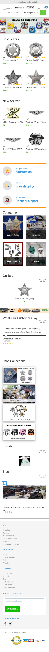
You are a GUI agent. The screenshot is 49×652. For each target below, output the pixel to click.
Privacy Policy (8, 535)
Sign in (5, 554)
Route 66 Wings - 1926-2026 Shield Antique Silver (36, 122)
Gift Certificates (9, 587)
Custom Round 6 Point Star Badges (13, 60)
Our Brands (7, 585)
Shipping (6, 530)
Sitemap (6, 541)
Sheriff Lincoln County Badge (24, 299)
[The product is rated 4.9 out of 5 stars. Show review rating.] (17, 57)
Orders (5, 560)
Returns (6, 533)
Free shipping (25, 186)
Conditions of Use (10, 538)
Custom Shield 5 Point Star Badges (36, 60)
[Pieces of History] (24, 7)
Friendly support (27, 201)
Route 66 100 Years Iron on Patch (36, 149)
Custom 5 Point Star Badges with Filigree (36, 87)
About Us (6, 576)
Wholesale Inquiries (11, 544)
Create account (9, 557)
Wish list (6, 563)
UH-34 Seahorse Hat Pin (13, 122)
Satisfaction (24, 172)
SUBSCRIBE (12, 609)
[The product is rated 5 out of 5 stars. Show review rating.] (17, 84)
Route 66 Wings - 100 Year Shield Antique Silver (13, 149)
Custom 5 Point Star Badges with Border (13, 87)
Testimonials (8, 582)
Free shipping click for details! (25, 2)
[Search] (43, 12)
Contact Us (7, 573)
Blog (4, 579)
